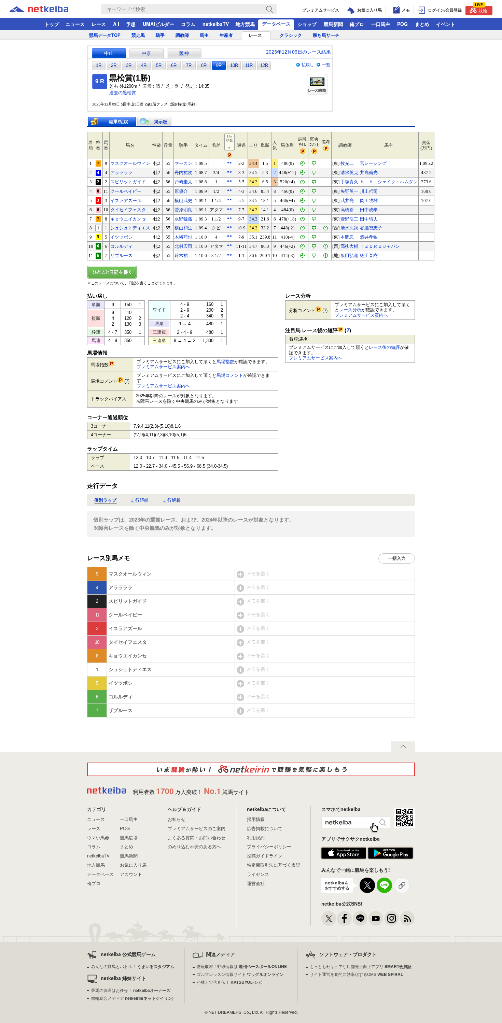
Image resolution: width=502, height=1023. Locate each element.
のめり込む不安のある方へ (194, 846)
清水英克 (349, 172)
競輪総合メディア (132, 998)
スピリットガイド (128, 181)
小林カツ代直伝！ (229, 982)
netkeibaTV (216, 23)
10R (234, 65)
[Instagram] (391, 918)
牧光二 (347, 163)
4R (144, 65)
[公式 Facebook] (344, 918)
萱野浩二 (349, 219)
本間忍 (347, 237)
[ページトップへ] (403, 746)
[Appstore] (343, 853)
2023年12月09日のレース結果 (298, 52)
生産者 (226, 35)
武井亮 (347, 200)
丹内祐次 (183, 172)
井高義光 (369, 172)
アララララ (121, 172)
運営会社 (256, 883)
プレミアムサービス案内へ (163, 366)
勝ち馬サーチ (326, 35)
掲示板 (160, 121)
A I (116, 23)
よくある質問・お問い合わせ (196, 837)
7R (189, 65)
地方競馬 (245, 23)
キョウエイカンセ (128, 219)
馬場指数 (225, 361)
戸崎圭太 (183, 181)
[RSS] (407, 918)
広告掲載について (264, 828)
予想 (131, 23)
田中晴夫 (369, 219)
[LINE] (360, 918)
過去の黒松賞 (122, 92)
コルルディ (121, 246)
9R (219, 65)
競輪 (481, 10)
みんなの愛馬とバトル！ (132, 966)
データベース (276, 23)
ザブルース (121, 255)
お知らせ (176, 819)
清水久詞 (349, 227)
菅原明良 (183, 209)
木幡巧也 (183, 237)
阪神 (184, 53)
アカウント (131, 874)
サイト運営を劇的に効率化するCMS (356, 974)
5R (159, 65)
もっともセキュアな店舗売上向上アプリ (361, 966)
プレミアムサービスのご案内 (196, 828)
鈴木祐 (181, 255)
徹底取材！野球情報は (242, 966)
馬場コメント (230, 375)
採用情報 (256, 819)
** (229, 163)
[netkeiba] (47, 9)
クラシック (291, 35)
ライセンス (258, 874)
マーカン (183, 163)
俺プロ (357, 23)
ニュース (75, 23)
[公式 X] (328, 918)
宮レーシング (373, 163)
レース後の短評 (384, 347)
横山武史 (183, 200)
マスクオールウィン (130, 163)
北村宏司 (183, 246)
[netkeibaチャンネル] (375, 918)
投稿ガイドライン (264, 855)
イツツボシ (121, 237)
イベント (445, 23)
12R (264, 65)
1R (98, 65)
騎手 (160, 35)
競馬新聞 (333, 23)
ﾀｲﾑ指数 (229, 138)
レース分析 (350, 309)
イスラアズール (125, 200)
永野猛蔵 (183, 219)
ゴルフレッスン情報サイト (240, 974)
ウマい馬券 (98, 837)
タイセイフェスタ (128, 209)
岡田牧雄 (369, 200)
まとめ (422, 23)
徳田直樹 (369, 255)
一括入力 (397, 558)
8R (204, 65)
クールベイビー (125, 191)
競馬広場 (129, 837)
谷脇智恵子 (371, 227)
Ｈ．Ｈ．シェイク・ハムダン (389, 181)
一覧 (326, 64)
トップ (52, 23)
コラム (188, 23)
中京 (146, 53)
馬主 (204, 35)
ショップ (307, 23)
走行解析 (172, 500)
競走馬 (138, 35)
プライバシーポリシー (269, 846)
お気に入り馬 (133, 865)
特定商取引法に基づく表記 (273, 865)
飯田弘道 (349, 255)
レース (99, 23)
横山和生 (183, 227)
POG (402, 23)
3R (128, 65)
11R (249, 65)
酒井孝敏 (369, 237)
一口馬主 (380, 23)
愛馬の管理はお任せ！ (130, 990)
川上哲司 (369, 191)
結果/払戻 (118, 121)
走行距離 (140, 500)
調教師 (182, 35)
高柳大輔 (349, 246)
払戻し (308, 64)
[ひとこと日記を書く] (251, 272)
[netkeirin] (251, 769)
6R (174, 65)
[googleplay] (390, 853)
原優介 (181, 191)
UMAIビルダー (158, 23)
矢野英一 (349, 191)
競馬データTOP (105, 35)
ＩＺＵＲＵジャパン (380, 246)
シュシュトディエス (130, 227)
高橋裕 (347, 209)
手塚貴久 (349, 181)
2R (113, 65)
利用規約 (256, 837)
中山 (109, 53)
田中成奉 (369, 209)
